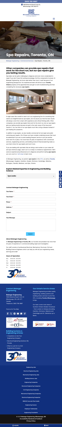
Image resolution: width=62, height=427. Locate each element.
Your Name (10, 191)
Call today (20, 154)
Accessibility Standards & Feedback (31, 419)
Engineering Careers (31, 405)
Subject (8, 212)
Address (9, 207)
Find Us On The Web (12, 309)
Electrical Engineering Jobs (31, 371)
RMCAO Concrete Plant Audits (31, 401)
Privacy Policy (31, 421)
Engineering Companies (31, 382)
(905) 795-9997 (31, 1)
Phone (8, 202)
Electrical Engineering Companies (31, 397)
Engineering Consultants (31, 412)
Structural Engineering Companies (31, 386)
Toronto (52, 159)
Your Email (10, 196)
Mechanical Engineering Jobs (31, 374)
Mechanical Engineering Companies (31, 393)
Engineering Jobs (31, 367)
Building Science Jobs (31, 378)
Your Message (10, 217)
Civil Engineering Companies (31, 390)
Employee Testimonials (31, 408)
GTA (41, 159)
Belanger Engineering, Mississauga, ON (33, 416)
